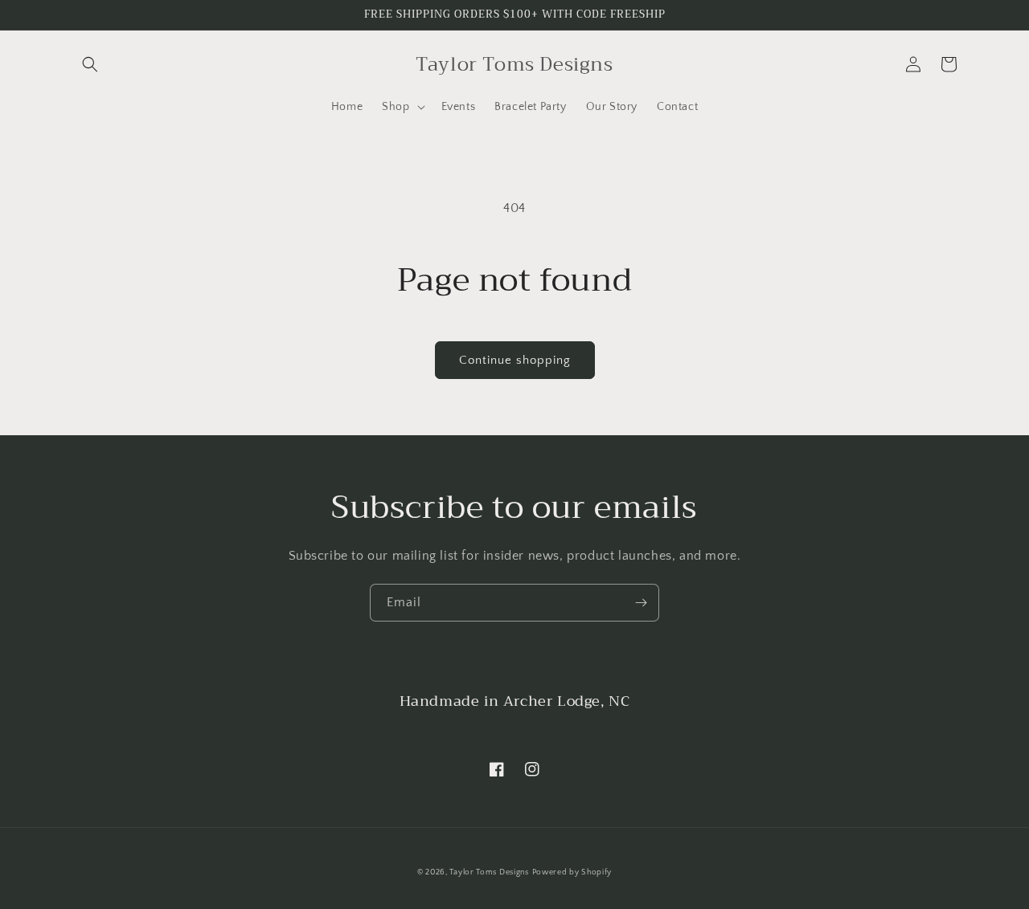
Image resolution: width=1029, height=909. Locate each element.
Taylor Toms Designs (488, 872)
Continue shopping (515, 360)
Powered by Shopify (572, 872)
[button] (90, 64)
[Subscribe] (640, 603)
